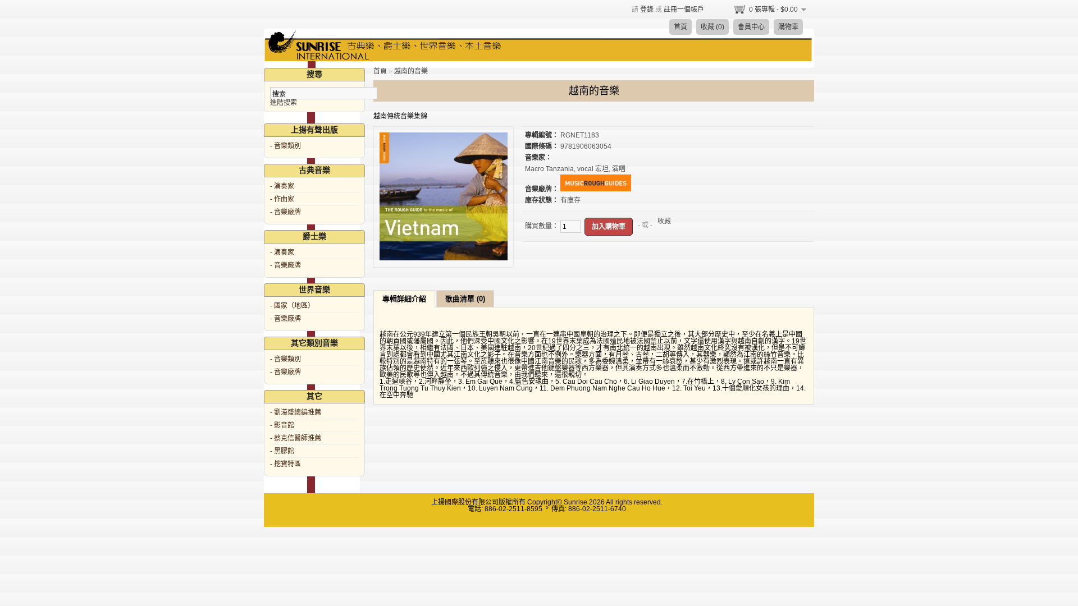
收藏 (664, 221)
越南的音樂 (411, 71)
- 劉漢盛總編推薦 (295, 412)
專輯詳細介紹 (404, 299)
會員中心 (751, 27)
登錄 (647, 9)
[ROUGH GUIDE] (595, 189)
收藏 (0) (712, 27)
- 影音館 (282, 425)
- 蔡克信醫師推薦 (295, 438)
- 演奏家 (282, 186)
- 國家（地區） (292, 306)
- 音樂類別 (285, 146)
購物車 (788, 27)
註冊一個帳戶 (684, 9)
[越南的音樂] (444, 258)
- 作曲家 (282, 199)
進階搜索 (283, 103)
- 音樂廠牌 (285, 212)
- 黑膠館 (282, 451)
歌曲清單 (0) (465, 299)
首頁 (680, 27)
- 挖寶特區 (285, 464)
